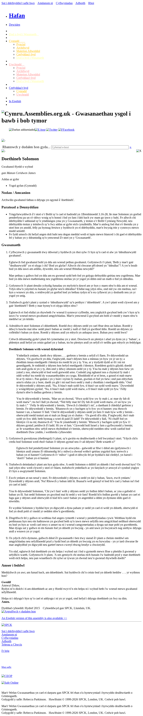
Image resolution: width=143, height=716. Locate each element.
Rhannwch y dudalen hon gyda (24, 147)
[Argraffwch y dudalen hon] (18, 611)
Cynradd (17, 41)
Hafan (17, 15)
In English (15, 101)
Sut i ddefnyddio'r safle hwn (18, 3)
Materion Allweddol (28, 51)
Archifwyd (22, 47)
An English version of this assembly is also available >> (34, 618)
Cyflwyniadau (64, 3)
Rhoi (91, 3)
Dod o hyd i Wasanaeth (24, 34)
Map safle (6, 667)
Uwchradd (16, 64)
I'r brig (5, 650)
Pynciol (20, 44)
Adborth (80, 3)
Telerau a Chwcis (11, 644)
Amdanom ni (45, 3)
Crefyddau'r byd (26, 54)
